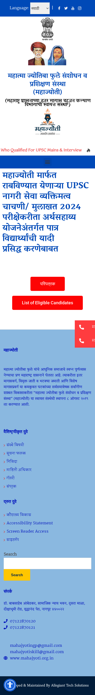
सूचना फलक (16, 453)
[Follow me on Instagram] (79, 8)
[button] (48, 162)
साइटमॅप (13, 540)
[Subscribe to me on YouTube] (73, 8)
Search (10, 554)
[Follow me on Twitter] (66, 8)
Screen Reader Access (27, 531)
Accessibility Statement (30, 523)
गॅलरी (11, 478)
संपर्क (11, 486)
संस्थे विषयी (15, 445)
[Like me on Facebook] (59, 8)
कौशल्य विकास (19, 515)
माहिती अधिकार (19, 470)
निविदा (12, 461)
